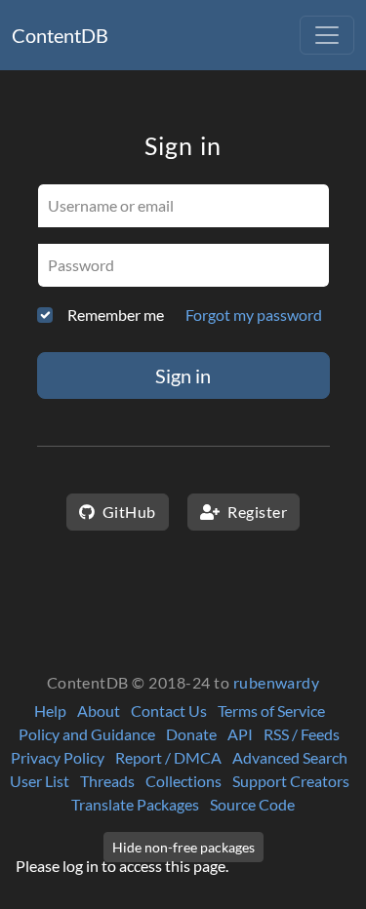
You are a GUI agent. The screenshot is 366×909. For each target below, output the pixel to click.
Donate (191, 734)
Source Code (252, 804)
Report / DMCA (168, 757)
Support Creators (290, 780)
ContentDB (60, 35)
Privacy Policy (57, 757)
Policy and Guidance (87, 734)
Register (255, 511)
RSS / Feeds (302, 734)
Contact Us (169, 710)
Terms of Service (271, 710)
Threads (107, 780)
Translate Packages (135, 804)
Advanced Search (289, 757)
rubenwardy (276, 682)
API (240, 734)
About (98, 710)
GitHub (127, 511)
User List (39, 780)
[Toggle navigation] (327, 35)
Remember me (115, 314)
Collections (183, 780)
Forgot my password (253, 314)
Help (50, 710)
